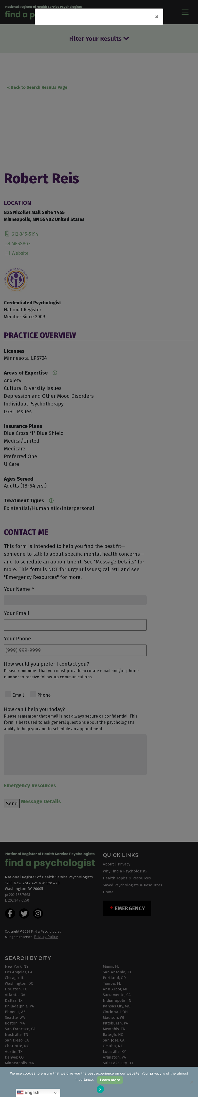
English (31, 1092)
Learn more (110, 1080)
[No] (191, 1082)
